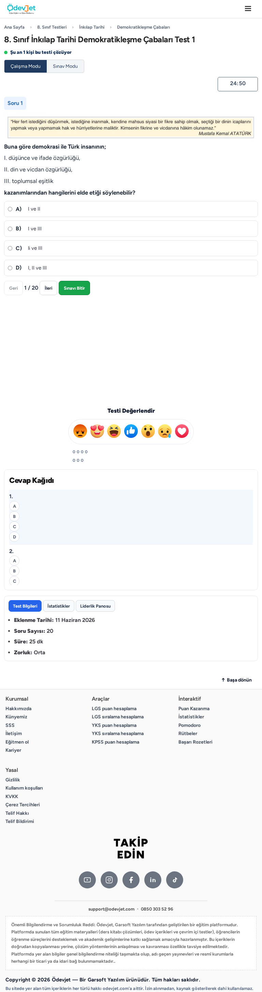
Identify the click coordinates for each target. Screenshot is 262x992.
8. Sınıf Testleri (52, 27)
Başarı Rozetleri (195, 742)
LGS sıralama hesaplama (118, 717)
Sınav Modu (65, 66)
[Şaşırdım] (181, 430)
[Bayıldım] (97, 430)
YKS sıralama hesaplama (118, 733)
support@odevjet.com (111, 909)
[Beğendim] (131, 430)
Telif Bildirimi (19, 821)
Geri (13, 288)
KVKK (11, 796)
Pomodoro (189, 725)
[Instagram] (109, 879)
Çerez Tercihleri (22, 805)
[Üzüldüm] (164, 430)
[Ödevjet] (21, 9)
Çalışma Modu (26, 66)
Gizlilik (12, 780)
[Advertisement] (131, 349)
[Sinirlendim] (80, 430)
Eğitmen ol (17, 742)
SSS (10, 725)
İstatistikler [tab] (58, 606)
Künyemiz (16, 717)
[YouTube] (87, 879)
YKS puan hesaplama (114, 725)
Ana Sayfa (14, 27)
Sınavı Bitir (74, 288)
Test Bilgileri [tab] (25, 606)
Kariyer (13, 750)
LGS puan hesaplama (114, 709)
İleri (48, 288)
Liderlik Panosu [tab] (95, 606)
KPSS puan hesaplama (115, 742)
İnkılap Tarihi (91, 27)
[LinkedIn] (152, 879)
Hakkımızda (18, 709)
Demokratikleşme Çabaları (143, 27)
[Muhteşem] (148, 430)
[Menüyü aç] (248, 9)
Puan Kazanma (193, 709)
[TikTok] (174, 879)
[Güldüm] (113, 430)
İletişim (13, 733)
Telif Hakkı (17, 813)
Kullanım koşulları (24, 788)
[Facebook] (131, 879)
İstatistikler (191, 717)
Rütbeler (187, 733)
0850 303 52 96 (157, 909)
